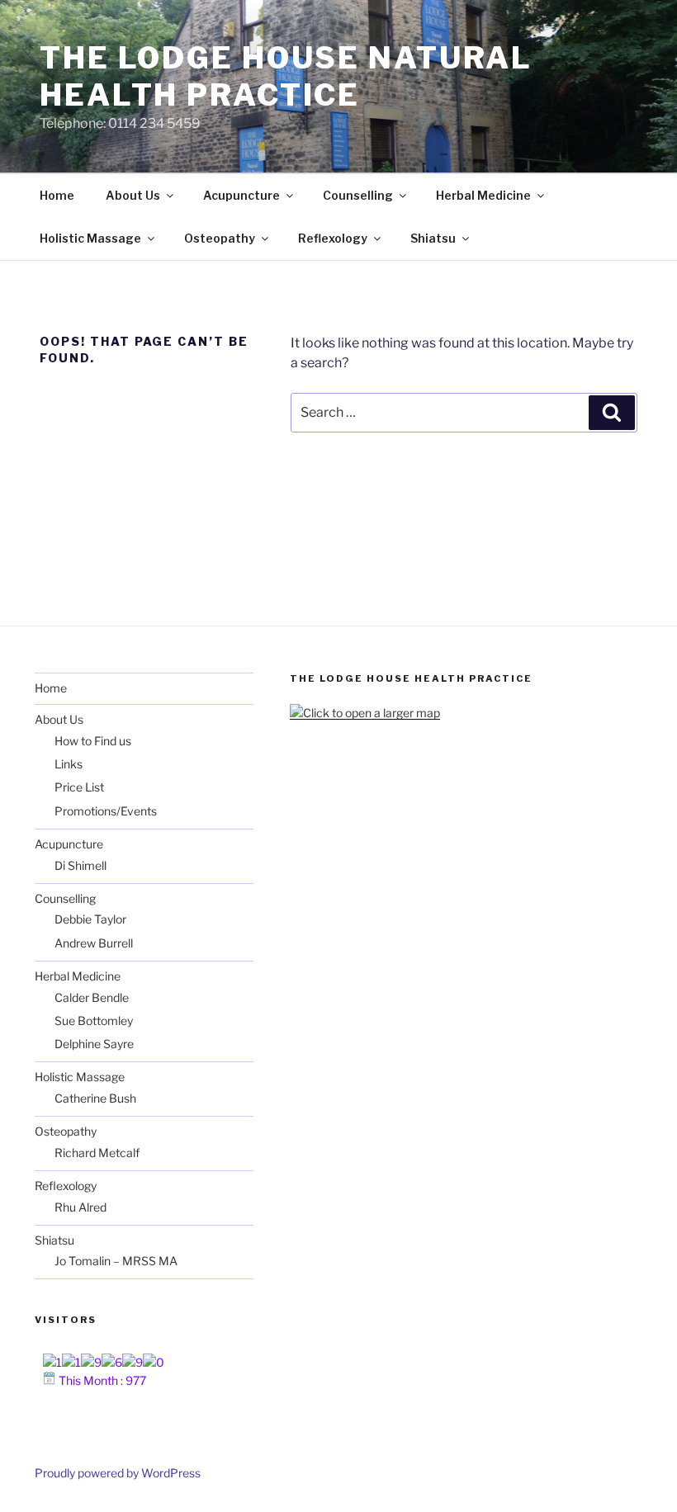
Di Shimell (80, 865)
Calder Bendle (91, 997)
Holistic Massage (90, 238)
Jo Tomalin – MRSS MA (116, 1261)
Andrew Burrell (93, 943)
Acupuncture (241, 195)
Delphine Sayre (94, 1044)
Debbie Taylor (90, 919)
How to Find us (92, 741)
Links (68, 764)
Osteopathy (219, 238)
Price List (79, 787)
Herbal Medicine (483, 195)
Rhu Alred (80, 1207)
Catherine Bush (95, 1098)
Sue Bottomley (93, 1021)
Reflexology (332, 238)
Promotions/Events (105, 811)
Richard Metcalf (97, 1153)
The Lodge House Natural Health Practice (286, 76)
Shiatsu (433, 238)
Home (57, 195)
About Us (133, 195)
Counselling (358, 195)
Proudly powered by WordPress (118, 1473)
